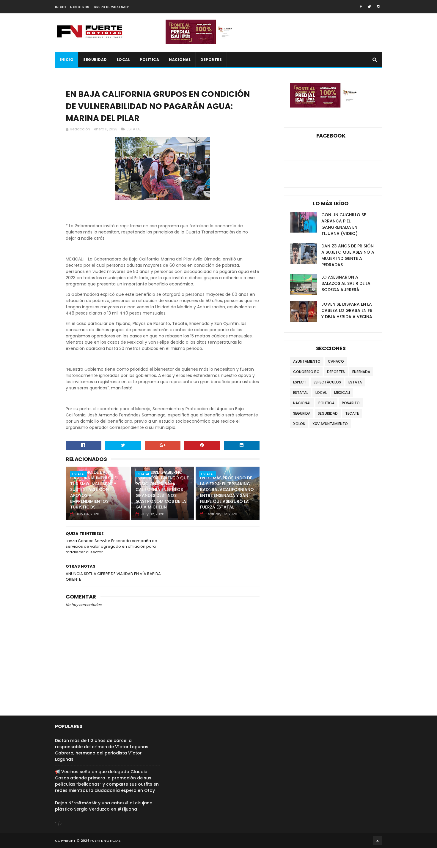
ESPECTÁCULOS (327, 382)
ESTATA (355, 382)
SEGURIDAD (95, 59)
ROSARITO (351, 402)
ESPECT (299, 382)
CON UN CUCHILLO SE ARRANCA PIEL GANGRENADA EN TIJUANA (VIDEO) (343, 224)
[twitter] (369, 6)
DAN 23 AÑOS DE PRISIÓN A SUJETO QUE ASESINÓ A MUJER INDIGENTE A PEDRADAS (347, 255)
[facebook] (361, 6)
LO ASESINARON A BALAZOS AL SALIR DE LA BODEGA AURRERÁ (345, 283)
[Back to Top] (377, 840)
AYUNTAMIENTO (306, 361)
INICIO (60, 7)
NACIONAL (180, 59)
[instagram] (378, 6)
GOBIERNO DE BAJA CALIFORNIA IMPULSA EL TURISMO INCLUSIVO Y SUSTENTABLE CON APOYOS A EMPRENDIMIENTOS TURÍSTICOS (94, 489)
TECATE (352, 413)
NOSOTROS (79, 7)
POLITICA (149, 59)
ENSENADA (361, 371)
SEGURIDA (301, 413)
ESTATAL (134, 129)
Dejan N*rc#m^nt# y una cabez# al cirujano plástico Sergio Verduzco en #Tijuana (104, 806)
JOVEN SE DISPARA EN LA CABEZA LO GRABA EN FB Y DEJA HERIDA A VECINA (346, 310)
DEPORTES (211, 59)
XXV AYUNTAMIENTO (330, 423)
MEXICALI (342, 392)
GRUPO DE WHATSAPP (111, 7)
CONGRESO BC (306, 371)
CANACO (336, 361)
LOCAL (123, 59)
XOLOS (299, 423)
